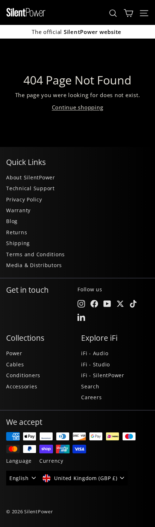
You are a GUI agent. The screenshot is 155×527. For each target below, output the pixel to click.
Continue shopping (77, 107)
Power (14, 353)
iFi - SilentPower (102, 375)
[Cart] (128, 12)
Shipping (18, 243)
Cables (15, 364)
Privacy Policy (24, 199)
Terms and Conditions (35, 254)
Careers (91, 397)
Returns (16, 232)
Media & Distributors (34, 265)
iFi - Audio (94, 353)
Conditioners (23, 375)
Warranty (18, 210)
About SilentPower (30, 177)
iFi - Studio (95, 364)
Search (90, 386)
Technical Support (30, 188)
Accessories (21, 386)
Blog (12, 221)
